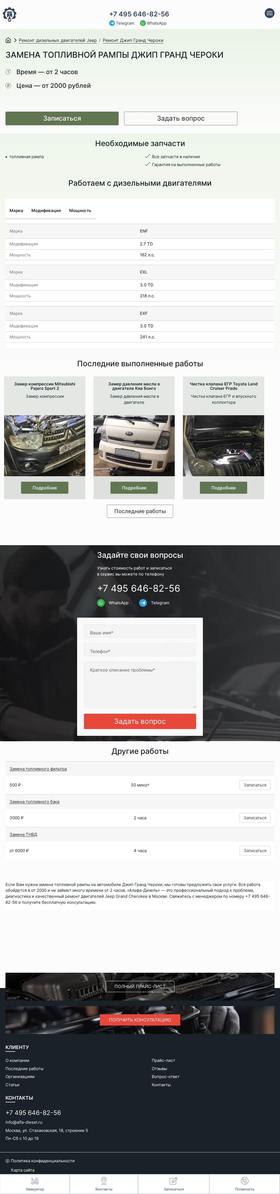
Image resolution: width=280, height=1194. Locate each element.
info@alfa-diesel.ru (23, 1122)
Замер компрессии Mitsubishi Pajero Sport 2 (44, 386)
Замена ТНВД (23, 834)
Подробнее (45, 487)
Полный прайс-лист (140, 986)
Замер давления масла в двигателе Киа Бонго (134, 386)
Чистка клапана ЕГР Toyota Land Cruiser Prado (224, 386)
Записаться (62, 118)
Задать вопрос (181, 118)
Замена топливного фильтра (38, 768)
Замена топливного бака (34, 801)
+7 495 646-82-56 (139, 14)
